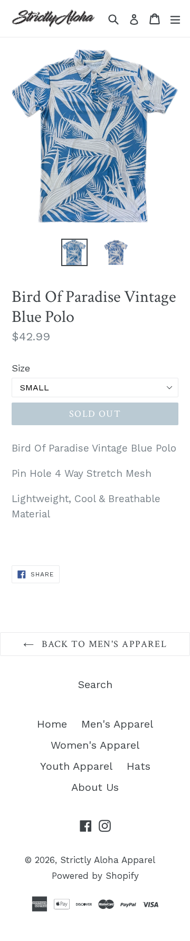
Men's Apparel (117, 724)
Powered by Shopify (95, 875)
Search (95, 684)
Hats (138, 766)
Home (52, 724)
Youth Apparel (76, 766)
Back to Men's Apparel (103, 644)
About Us (95, 787)
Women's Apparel (95, 745)
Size (21, 368)
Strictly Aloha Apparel (107, 860)
